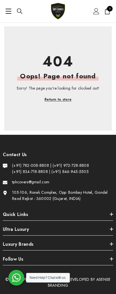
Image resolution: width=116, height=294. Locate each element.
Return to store (58, 99)
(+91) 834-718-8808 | (31, 171)
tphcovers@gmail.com (30, 182)
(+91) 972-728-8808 (71, 165)
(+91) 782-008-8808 (31, 165)
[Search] (19, 11)
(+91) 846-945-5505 (70, 171)
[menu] (8, 11)
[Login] (96, 11)
